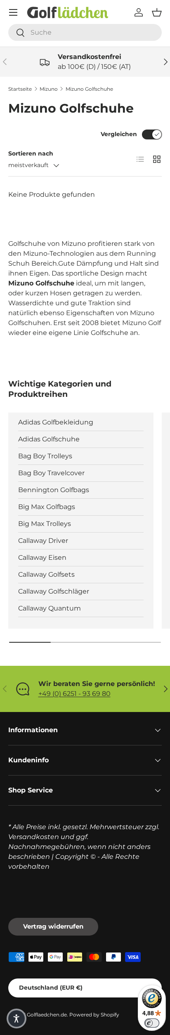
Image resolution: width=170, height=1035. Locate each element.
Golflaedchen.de (47, 1014)
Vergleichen (119, 134)
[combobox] (85, 32)
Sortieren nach (30, 153)
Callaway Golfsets (46, 574)
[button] (157, 12)
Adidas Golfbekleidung (55, 422)
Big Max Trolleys (44, 524)
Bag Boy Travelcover (51, 473)
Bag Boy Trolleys (45, 456)
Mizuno (49, 89)
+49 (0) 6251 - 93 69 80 (74, 694)
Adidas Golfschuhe (49, 439)
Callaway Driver (43, 541)
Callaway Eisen (42, 557)
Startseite (20, 89)
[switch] (151, 1023)
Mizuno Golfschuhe (89, 89)
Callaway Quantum (49, 608)
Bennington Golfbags (53, 490)
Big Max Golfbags (46, 507)
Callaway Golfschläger (53, 591)
